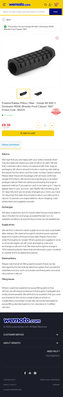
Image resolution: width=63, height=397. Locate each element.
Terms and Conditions (50, 380)
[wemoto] (22, 320)
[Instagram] (35, 373)
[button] (51, 4)
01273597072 (53, 356)
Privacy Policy (9, 385)
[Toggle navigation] (5, 5)
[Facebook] (25, 373)
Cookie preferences (12, 390)
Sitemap (56, 385)
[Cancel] (45, 4)
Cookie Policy (9, 380)
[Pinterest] (30, 373)
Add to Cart (29, 133)
